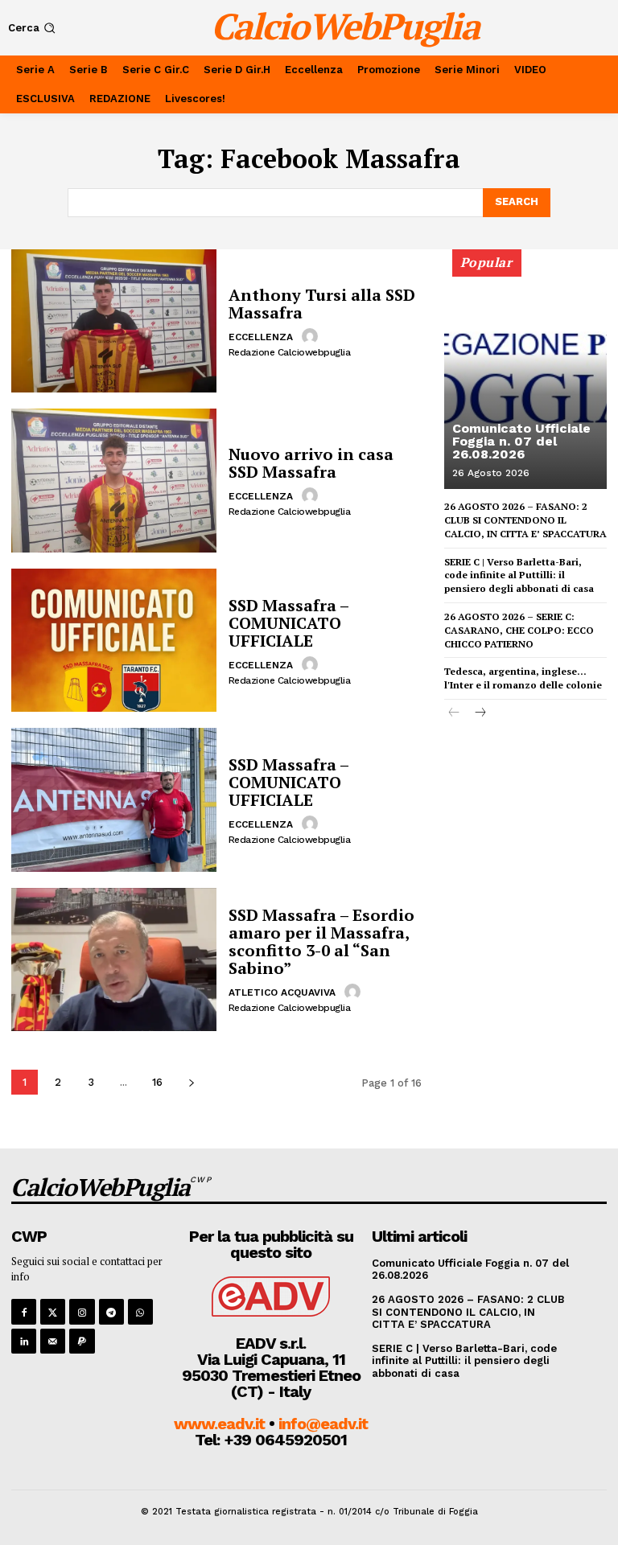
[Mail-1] (52, 1341)
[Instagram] (81, 1311)
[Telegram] (111, 1311)
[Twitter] (52, 1311)
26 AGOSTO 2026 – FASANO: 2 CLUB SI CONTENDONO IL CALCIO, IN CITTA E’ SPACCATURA (525, 520)
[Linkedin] (23, 1341)
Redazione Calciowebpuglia (290, 352)
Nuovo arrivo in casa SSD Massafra (311, 463)
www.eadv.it (219, 1423)
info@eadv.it (323, 1423)
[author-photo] (312, 336)
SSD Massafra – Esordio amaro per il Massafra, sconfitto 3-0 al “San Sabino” (321, 941)
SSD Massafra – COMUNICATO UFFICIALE (289, 622)
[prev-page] (454, 714)
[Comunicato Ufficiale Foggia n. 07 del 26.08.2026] (525, 376)
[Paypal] (81, 1341)
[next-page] (191, 1082)
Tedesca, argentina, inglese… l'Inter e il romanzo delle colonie (523, 678)
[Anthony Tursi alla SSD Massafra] (113, 320)
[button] (33, 27)
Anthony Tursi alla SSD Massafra (322, 303)
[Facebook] (23, 1311)
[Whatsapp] (140, 1311)
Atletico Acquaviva (282, 992)
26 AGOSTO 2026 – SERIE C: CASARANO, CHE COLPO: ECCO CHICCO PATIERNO (519, 630)
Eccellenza (261, 337)
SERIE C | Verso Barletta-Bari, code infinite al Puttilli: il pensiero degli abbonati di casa (519, 575)
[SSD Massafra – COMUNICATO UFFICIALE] (113, 640)
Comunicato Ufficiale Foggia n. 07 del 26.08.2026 (521, 441)
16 (157, 1082)
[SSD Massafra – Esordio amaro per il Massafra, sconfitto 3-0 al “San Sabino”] (113, 959)
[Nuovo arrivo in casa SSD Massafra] (113, 480)
